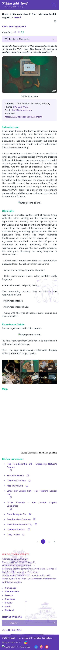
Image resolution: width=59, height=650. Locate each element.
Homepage (10, 587)
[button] (55, 21)
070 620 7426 (20, 106)
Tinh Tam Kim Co (15, 475)
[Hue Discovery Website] (15, 4)
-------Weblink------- (13, 623)
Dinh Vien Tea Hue (16, 480)
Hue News (10, 599)
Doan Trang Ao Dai (16, 514)
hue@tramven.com (22, 110)
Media (8, 606)
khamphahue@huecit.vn (19, 565)
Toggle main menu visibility (54, 5)
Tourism (9, 595)
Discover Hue (12, 591)
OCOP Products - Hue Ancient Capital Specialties (32, 504)
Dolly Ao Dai (13, 534)
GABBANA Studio (16, 529)
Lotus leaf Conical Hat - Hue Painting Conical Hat (32, 492)
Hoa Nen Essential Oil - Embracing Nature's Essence (32, 465)
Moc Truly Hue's (15, 485)
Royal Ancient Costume (19, 519)
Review (8, 602)
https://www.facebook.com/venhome (23, 116)
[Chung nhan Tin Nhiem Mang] (16, 646)
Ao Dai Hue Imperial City (19, 524)
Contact (9, 610)
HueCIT (16, 642)
